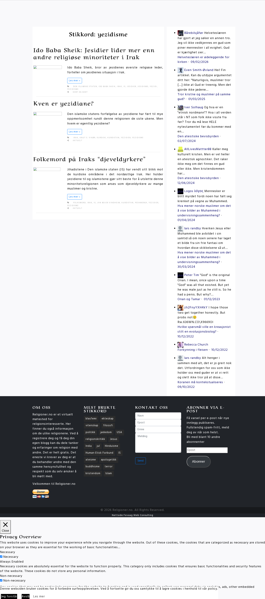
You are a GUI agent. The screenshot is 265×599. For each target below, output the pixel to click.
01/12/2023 (212, 299)
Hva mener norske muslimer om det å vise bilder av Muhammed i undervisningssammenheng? (204, 210)
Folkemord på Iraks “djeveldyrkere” (89, 158)
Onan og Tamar (189, 299)
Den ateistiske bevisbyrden (198, 136)
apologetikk (108, 460)
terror (109, 467)
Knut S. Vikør (87, 138)
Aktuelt (77, 140)
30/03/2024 (186, 267)
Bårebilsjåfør (193, 33)
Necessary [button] (7, 552)
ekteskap (108, 419)
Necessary (10, 557)
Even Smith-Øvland (198, 70)
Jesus (113, 439)
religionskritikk (95, 439)
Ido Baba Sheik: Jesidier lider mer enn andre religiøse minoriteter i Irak (94, 53)
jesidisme (143, 86)
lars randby (192, 228)
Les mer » (74, 81)
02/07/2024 (187, 141)
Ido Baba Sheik (107, 86)
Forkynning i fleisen (193, 350)
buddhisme (93, 467)
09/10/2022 (186, 387)
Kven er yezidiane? (63, 103)
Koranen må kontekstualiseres (200, 382)
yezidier (126, 138)
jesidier (131, 86)
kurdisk (101, 138)
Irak (119, 86)
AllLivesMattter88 (197, 149)
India (89, 446)
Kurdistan (113, 138)
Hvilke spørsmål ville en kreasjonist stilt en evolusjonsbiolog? (204, 329)
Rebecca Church (196, 344)
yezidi (153, 86)
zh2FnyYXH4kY (196, 307)
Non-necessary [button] (11, 576)
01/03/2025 (196, 99)
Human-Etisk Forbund (99, 453)
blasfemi (91, 419)
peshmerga (141, 203)
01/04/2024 (186, 220)
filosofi (108, 426)
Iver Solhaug (193, 107)
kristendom (93, 473)
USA (119, 432)
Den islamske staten (85, 86)
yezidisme (73, 89)
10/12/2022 (186, 336)
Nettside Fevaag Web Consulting (132, 515)
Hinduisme (111, 446)
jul (98, 446)
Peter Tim (191, 275)
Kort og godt (80, 92)
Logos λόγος (194, 191)
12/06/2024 (186, 183)
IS (124, 86)
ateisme (91, 460)
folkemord (79, 203)
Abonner (198, 462)
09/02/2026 (200, 62)
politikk (90, 432)
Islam (108, 473)
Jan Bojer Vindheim (108, 203)
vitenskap (92, 426)
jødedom (106, 432)
